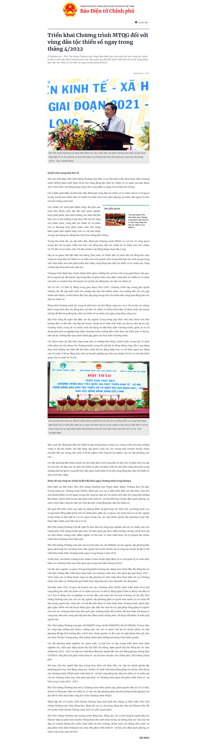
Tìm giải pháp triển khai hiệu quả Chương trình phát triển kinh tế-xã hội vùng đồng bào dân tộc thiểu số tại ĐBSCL (138, 221)
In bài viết (143, 22)
